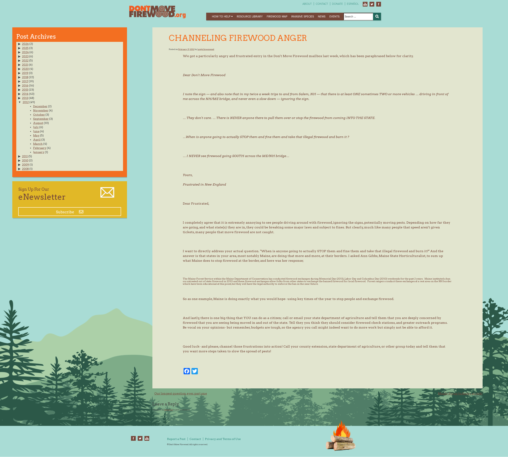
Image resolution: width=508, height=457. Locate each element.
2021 (25, 64)
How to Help (221, 16)
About (307, 4)
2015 (25, 89)
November (40, 110)
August (38, 123)
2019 (25, 73)
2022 (25, 60)
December (40, 106)
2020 (25, 68)
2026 (25, 43)
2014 (25, 93)
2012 (26, 102)
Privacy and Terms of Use (223, 439)
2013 (25, 98)
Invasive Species (302, 16)
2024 (25, 52)
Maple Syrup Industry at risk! (460, 393)
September (41, 118)
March (38, 143)
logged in (168, 409)
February (39, 147)
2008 (25, 168)
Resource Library (250, 16)
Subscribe (65, 212)
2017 (25, 81)
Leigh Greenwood (205, 49)
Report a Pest (176, 439)
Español (353, 4)
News (321, 16)
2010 (25, 160)
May (36, 135)
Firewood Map (277, 16)
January (38, 152)
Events (334, 16)
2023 (25, 56)
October (39, 114)
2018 (25, 77)
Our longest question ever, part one (180, 393)
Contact (322, 4)
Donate (337, 4)
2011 (25, 156)
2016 (25, 85)
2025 (25, 48)
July (36, 127)
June (36, 131)
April (37, 139)
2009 (25, 164)
